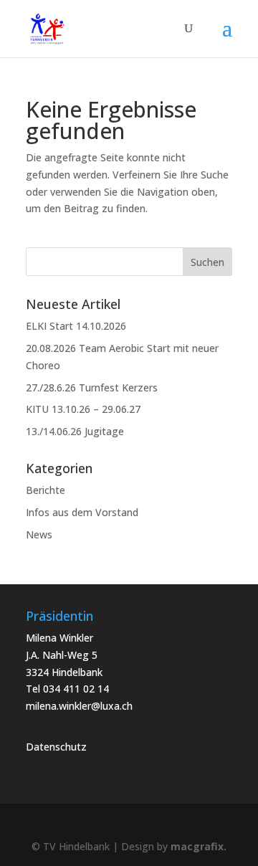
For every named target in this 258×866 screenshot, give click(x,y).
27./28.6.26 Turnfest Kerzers (92, 387)
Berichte (45, 490)
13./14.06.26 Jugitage (75, 431)
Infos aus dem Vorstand (82, 512)
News (39, 534)
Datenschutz (56, 746)
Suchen (207, 262)
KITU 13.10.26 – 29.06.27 (83, 409)
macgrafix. (198, 846)
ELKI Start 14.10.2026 (76, 326)
